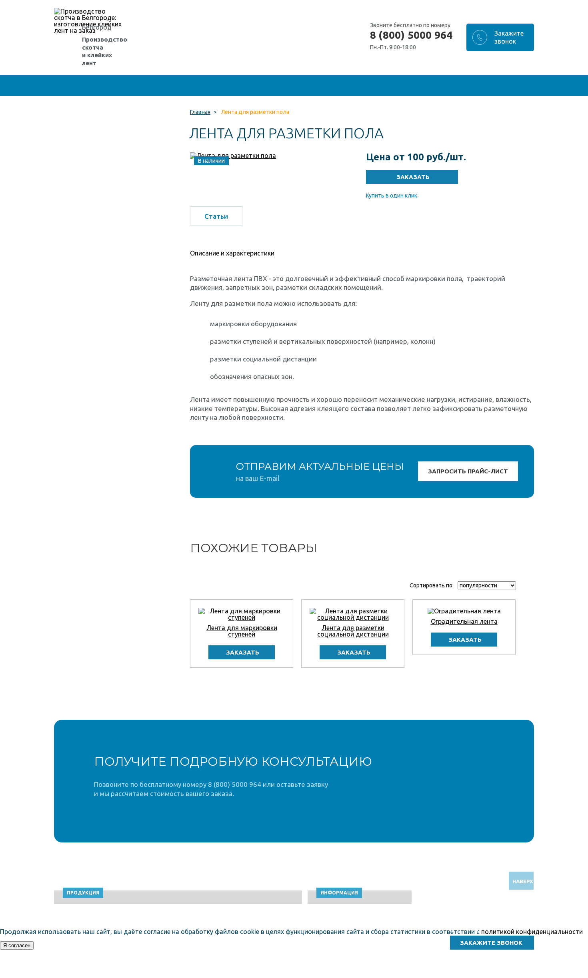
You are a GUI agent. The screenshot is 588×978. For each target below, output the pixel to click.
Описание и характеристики (232, 253)
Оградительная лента (464, 621)
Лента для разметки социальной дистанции (353, 631)
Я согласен (16, 945)
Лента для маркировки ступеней (241, 631)
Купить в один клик (391, 195)
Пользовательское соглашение (469, 974)
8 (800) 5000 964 (411, 35)
